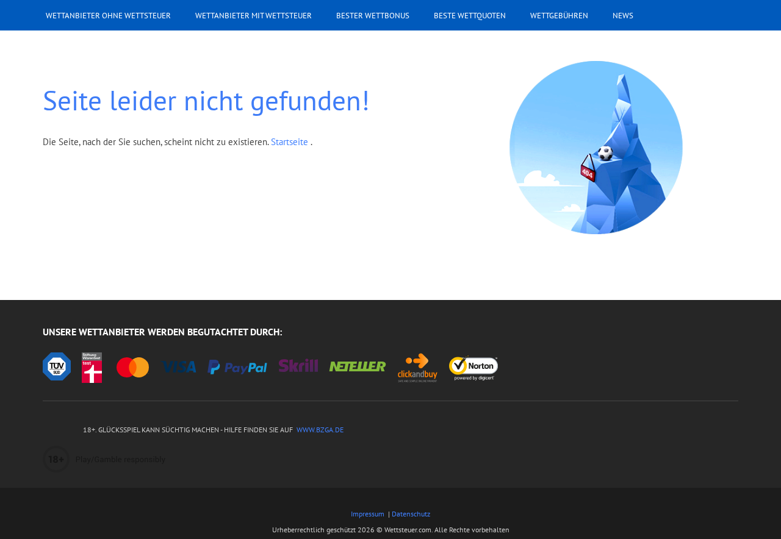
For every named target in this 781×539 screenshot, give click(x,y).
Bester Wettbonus (372, 15)
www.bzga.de (319, 429)
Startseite (291, 142)
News (623, 15)
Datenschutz (411, 513)
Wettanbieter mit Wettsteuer (253, 15)
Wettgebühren (559, 15)
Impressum (367, 513)
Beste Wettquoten (470, 15)
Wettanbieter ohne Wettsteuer (108, 15)
